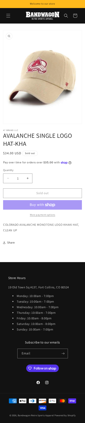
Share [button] (11, 242)
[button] (8, 15)
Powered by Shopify (65, 415)
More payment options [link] (42, 214)
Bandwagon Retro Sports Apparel (36, 415)
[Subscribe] (63, 353)
